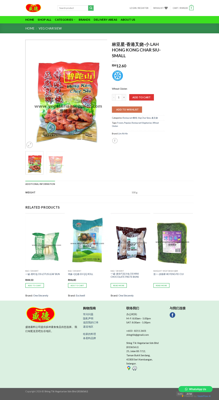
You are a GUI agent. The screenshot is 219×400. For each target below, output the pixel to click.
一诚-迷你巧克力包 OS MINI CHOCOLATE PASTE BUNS (125, 275)
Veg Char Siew (50, 28)
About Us (128, 19)
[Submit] (91, 8)
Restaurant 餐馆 (130, 118)
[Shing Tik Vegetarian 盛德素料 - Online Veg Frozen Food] (39, 8)
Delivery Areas (105, 19)
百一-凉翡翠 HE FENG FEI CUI (168, 274)
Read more (118, 285)
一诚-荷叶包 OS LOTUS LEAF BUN (42, 274)
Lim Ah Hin (123, 133)
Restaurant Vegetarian (142, 123)
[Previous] (31, 94)
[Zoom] (29, 145)
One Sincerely (40, 295)
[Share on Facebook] (115, 140)
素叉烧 (155, 118)
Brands (84, 19)
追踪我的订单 (90, 322)
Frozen (120, 123)
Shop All (44, 19)
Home (29, 19)
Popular (127, 123)
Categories (64, 19)
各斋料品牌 (89, 338)
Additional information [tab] (40, 184)
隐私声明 (88, 318)
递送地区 (88, 326)
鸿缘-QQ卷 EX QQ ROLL (80, 274)
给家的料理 (89, 333)
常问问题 (88, 314)
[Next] (101, 94)
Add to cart (141, 97)
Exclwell (80, 295)
